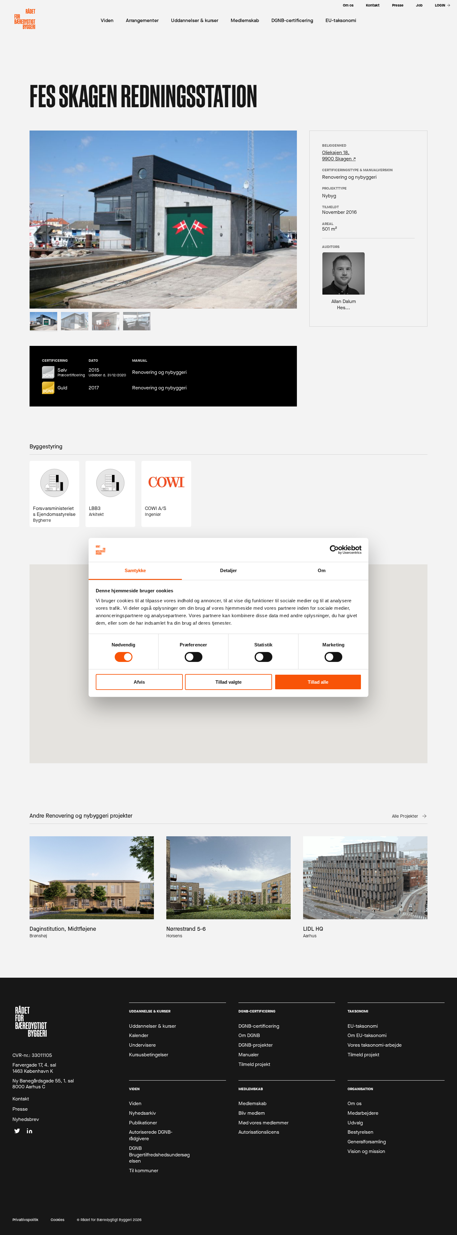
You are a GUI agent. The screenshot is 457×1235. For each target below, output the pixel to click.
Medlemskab (252, 1103)
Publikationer (143, 1123)
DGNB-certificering (258, 1026)
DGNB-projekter (255, 1045)
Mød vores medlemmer (263, 1123)
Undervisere (142, 1045)
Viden (135, 1103)
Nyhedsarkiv (142, 1113)
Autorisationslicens (258, 1132)
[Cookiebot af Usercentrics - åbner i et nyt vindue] (334, 549)
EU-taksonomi (363, 1026)
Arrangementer (142, 20)
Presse (20, 1109)
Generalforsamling (367, 1142)
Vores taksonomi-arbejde (375, 1045)
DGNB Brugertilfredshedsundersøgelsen (159, 1154)
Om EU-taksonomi (367, 1035)
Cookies (57, 1220)
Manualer (248, 1055)
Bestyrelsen (360, 1132)
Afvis (139, 682)
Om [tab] (321, 570)
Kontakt (20, 1099)
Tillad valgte (228, 682)
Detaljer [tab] (228, 570)
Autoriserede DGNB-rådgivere (151, 1135)
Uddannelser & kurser (152, 1026)
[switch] (193, 657)
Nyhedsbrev (25, 1119)
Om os (355, 1103)
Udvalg (355, 1123)
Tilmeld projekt (254, 1064)
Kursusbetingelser (148, 1055)
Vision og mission (366, 1151)
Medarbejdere (363, 1113)
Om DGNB (249, 1035)
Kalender (138, 1035)
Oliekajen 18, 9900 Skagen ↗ (339, 155)
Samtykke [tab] (135, 570)
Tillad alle (318, 682)
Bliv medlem (251, 1113)
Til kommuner (143, 1171)
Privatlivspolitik (25, 1220)
